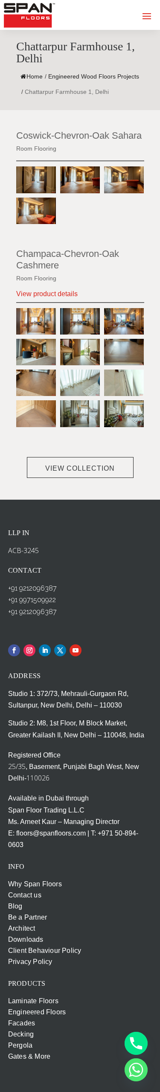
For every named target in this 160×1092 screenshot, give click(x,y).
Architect (21, 928)
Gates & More (29, 1056)
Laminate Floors (33, 1001)
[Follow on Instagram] (29, 650)
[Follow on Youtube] (75, 650)
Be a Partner (27, 917)
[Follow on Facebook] (14, 650)
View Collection (80, 468)
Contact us (24, 895)
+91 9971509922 (32, 600)
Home (34, 76)
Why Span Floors (35, 884)
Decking (21, 1034)
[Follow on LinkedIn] (45, 650)
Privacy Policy (30, 961)
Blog (15, 906)
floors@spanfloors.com (51, 833)
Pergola (20, 1045)
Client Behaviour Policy (44, 950)
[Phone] (136, 1043)
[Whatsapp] (136, 1069)
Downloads (26, 939)
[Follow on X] (60, 650)
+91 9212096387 (32, 588)
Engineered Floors (37, 1012)
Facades (21, 1023)
